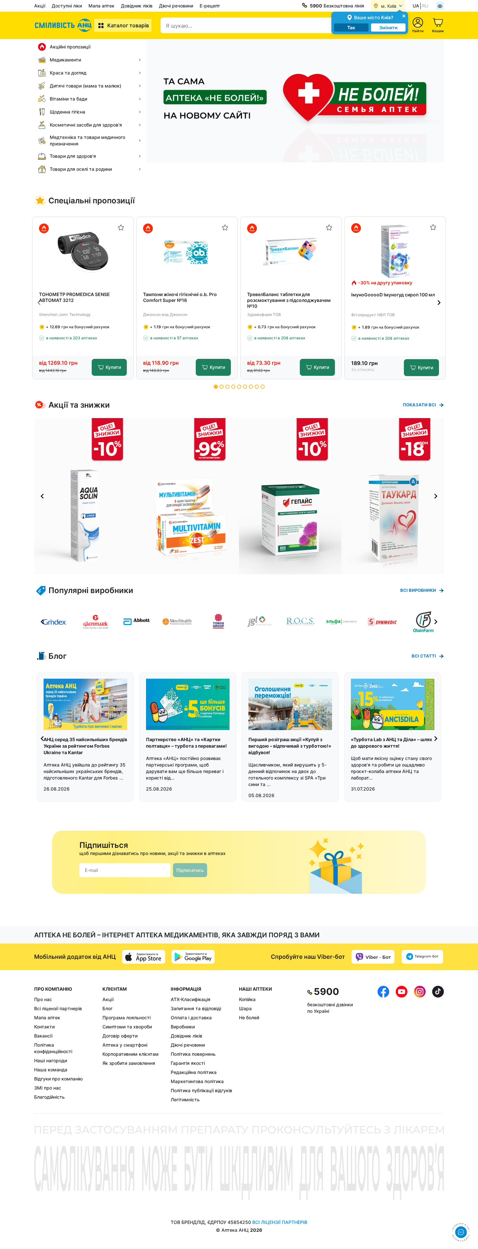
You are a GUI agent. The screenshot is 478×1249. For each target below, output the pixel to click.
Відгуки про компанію (58, 1078)
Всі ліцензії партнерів (58, 1008)
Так (351, 27)
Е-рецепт (210, 5)
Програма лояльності (126, 1017)
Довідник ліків (137, 5)
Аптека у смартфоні (124, 1045)
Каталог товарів (128, 25)
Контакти (44, 1026)
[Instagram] (420, 1044)
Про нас (43, 999)
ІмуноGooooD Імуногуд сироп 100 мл (393, 294)
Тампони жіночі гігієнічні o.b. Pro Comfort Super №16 (180, 297)
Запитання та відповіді (196, 1008)
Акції (39, 5)
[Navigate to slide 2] (221, 387)
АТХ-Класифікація (190, 999)
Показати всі (419, 404)
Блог (107, 1008)
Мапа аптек (101, 5)
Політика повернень (193, 1054)
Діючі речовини (176, 5)
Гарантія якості (188, 1063)
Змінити (388, 27)
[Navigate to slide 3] (227, 387)
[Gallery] (239, 496)
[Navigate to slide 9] (262, 387)
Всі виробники (418, 590)
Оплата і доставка (191, 1017)
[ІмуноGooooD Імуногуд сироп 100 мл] (395, 251)
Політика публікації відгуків (201, 1090)
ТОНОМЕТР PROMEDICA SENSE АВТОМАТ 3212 (74, 297)
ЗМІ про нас (47, 1088)
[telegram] (422, 957)
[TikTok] (438, 1044)
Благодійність (49, 1097)
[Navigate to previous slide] (39, 302)
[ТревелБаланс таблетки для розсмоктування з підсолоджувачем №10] (291, 252)
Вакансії (43, 1036)
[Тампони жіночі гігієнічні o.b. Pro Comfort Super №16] (187, 252)
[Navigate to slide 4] (233, 387)
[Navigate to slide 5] (239, 387)
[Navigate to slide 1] (216, 387)
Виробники (183, 1026)
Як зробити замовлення (128, 1063)
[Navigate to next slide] (439, 302)
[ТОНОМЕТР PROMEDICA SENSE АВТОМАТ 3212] (83, 252)
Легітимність (185, 1099)
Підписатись (190, 870)
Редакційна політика (194, 1072)
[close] (403, 15)
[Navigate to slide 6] (245, 387)
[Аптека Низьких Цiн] (64, 25)
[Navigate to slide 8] (257, 387)
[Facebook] (383, 1044)
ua (416, 5)
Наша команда (50, 1069)
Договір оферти (120, 1036)
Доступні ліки (67, 5)
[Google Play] (193, 957)
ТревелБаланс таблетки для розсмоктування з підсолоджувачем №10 (289, 300)
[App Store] (143, 957)
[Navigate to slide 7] (251, 387)
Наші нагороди (50, 1060)
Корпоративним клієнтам (130, 1054)
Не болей (249, 1017)
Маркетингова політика (197, 1081)
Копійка (247, 999)
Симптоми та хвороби (127, 1026)
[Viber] (373, 957)
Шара (245, 1008)
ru (425, 5)
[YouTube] (401, 1044)
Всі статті (424, 655)
